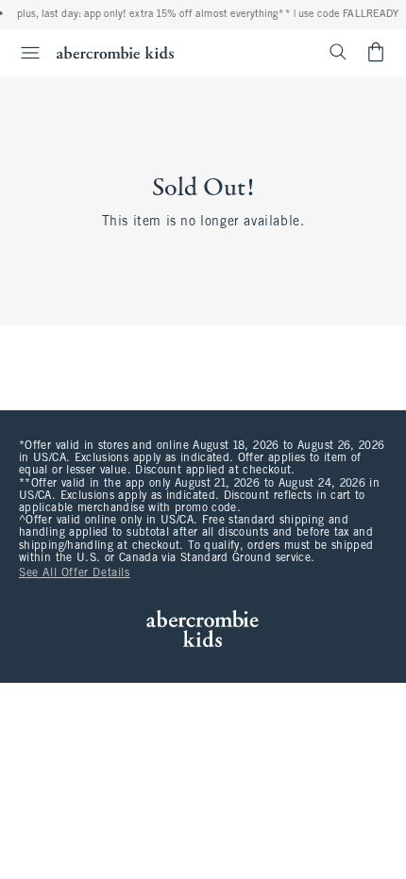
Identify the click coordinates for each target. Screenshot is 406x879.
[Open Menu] (22, 52)
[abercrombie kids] (115, 52)
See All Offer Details (74, 573)
